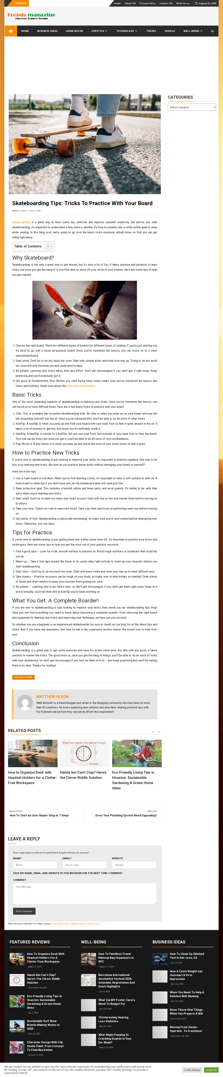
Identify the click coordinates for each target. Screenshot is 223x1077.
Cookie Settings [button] (192, 1069)
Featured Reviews (23, 677)
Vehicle (170, 31)
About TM (130, 3)
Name (17, 858)
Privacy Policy (147, 3)
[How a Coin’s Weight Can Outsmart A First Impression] (159, 976)
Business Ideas (47, 31)
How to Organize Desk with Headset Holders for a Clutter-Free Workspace (32, 777)
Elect (33, 3)
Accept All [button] (211, 1069)
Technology (125, 31)
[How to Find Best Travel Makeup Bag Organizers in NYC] (88, 958)
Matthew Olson (19, 210)
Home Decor (74, 31)
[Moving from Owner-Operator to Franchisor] (159, 1032)
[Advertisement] (111, 62)
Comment (19, 879)
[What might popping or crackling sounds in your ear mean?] (88, 1039)
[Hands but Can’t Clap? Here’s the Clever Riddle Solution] (17, 979)
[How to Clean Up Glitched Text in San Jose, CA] (159, 958)
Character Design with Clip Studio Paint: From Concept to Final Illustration (45, 1046)
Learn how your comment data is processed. (75, 923)
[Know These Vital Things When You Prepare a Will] (159, 1014)
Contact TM (165, 3)
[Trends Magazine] (11, 31)
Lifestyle (97, 31)
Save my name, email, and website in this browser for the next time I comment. (68, 873)
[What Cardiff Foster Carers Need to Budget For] (88, 1004)
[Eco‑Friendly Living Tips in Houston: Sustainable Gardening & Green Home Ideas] (17, 1001)
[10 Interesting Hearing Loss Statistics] (88, 1022)
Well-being (191, 31)
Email (67, 858)
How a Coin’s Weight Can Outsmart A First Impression (186, 975)
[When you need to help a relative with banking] (159, 997)
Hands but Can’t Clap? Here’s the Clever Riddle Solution (43, 978)
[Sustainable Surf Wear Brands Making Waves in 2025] (17, 1026)
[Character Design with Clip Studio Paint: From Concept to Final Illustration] (17, 1047)
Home (117, 3)
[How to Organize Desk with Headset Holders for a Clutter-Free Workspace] (17, 958)
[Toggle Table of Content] (47, 246)
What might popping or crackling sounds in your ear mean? (115, 1038)
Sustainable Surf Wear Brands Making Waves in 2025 (43, 1024)
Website (117, 858)
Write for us (182, 3)
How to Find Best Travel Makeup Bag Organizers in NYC (116, 957)
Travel (151, 31)
